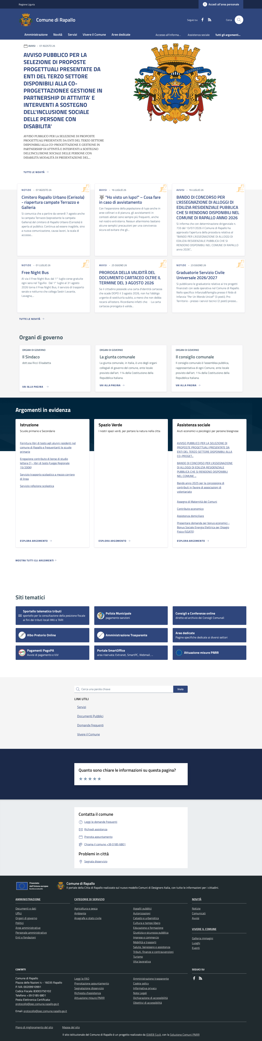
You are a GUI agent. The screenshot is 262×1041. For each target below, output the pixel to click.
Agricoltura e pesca (85, 908)
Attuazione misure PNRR (89, 998)
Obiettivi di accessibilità (147, 1003)
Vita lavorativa (142, 961)
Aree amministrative (28, 928)
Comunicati (199, 913)
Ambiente (80, 913)
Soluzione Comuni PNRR (185, 1034)
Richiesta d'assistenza (87, 993)
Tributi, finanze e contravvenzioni (153, 952)
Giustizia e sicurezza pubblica (150, 932)
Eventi (196, 948)
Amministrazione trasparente (151, 978)
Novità (196, 899)
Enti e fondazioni (26, 937)
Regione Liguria (27, 4)
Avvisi (195, 918)
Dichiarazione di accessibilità (150, 998)
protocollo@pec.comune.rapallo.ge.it (37, 1004)
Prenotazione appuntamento (91, 983)
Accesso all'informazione (170, 35)
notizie (26, 190)
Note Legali (140, 993)
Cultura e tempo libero (146, 923)
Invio (180, 689)
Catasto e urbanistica (146, 918)
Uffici (19, 913)
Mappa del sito (71, 1027)
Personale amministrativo (31, 932)
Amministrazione (28, 899)
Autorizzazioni (141, 913)
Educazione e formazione (148, 928)
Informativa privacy (145, 988)
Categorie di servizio (89, 899)
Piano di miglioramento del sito (34, 1027)
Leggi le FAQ (81, 978)
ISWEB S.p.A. (153, 1034)
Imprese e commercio (146, 937)
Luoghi (196, 943)
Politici (20, 923)
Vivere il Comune (204, 929)
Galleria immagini (202, 938)
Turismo (138, 956)
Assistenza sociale (199, 35)
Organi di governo (26, 918)
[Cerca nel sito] (239, 20)
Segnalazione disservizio (89, 988)
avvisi (103, 190)
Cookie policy (141, 983)
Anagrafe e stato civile (87, 918)
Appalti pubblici (142, 908)
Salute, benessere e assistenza (151, 947)
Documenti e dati (26, 908)
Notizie (196, 908)
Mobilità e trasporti (144, 942)
